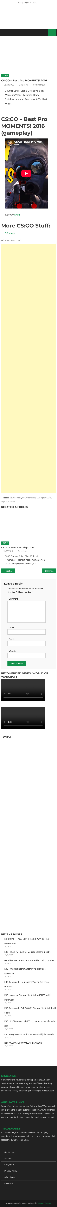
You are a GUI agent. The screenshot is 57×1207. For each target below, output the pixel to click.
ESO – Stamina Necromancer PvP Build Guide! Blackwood (25, 971)
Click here (10, 233)
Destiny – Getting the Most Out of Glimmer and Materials (10, 571)
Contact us (9, 1152)
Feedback (8, 1183)
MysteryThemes (44, 1203)
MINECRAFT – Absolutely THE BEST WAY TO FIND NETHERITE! (26, 941)
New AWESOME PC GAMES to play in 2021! (23, 1043)
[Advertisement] (28, 368)
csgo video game (8, 501)
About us (8, 1158)
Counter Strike (15, 498)
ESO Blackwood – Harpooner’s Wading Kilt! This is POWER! (26, 984)
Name (12, 627)
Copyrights (9, 1165)
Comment (13, 599)
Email (12, 639)
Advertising (9, 1177)
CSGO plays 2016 (44, 498)
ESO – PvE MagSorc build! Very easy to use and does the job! (29, 1023)
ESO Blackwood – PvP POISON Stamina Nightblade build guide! (30, 1010)
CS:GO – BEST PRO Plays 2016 (17, 547)
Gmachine (23, 85)
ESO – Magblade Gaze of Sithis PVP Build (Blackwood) (29, 1034)
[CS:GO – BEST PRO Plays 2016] (28, 524)
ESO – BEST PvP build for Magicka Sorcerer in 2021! (27, 952)
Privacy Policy (10, 1171)
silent (17, 214)
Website (12, 651)
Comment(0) (39, 85)
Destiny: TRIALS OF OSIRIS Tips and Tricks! (50, 571)
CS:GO (5, 76)
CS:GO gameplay (29, 498)
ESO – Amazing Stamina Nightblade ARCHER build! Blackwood (27, 997)
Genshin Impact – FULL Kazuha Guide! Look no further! (29, 960)
